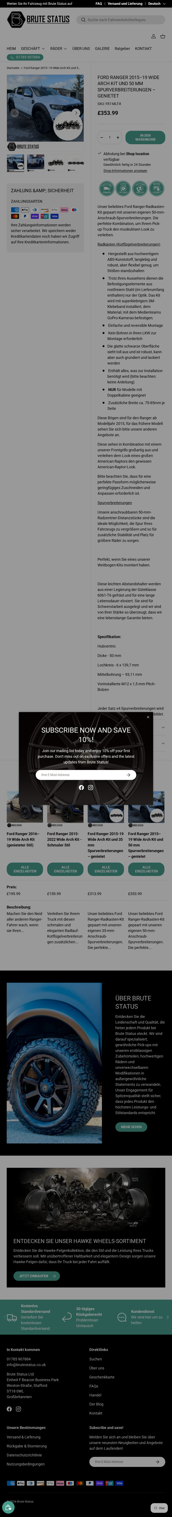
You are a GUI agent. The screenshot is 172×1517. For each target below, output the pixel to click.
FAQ (99, 4)
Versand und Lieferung (125, 4)
